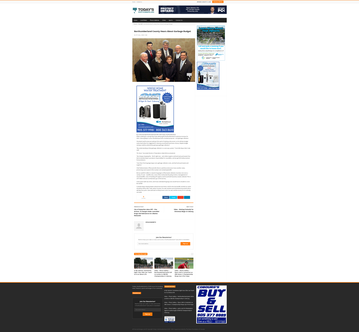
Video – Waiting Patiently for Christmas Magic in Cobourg (183, 210)
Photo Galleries (154, 20)
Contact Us (139, 2)
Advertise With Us (217, 2)
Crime (164, 20)
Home (133, 2)
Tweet (173, 197)
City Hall (140, 24)
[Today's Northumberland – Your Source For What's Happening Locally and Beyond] (143, 10)
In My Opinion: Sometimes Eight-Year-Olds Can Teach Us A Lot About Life (143, 272)
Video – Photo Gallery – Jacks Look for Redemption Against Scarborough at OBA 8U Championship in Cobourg (178, 310)
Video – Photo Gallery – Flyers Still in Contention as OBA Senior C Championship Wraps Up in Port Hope (184, 273)
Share (166, 197)
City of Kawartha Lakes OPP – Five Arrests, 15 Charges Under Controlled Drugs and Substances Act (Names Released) (146, 212)
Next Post (190, 207)
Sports (171, 20)
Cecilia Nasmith (150, 222)
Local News (143, 20)
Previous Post (139, 207)
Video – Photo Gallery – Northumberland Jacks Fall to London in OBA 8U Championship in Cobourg (163, 273)
